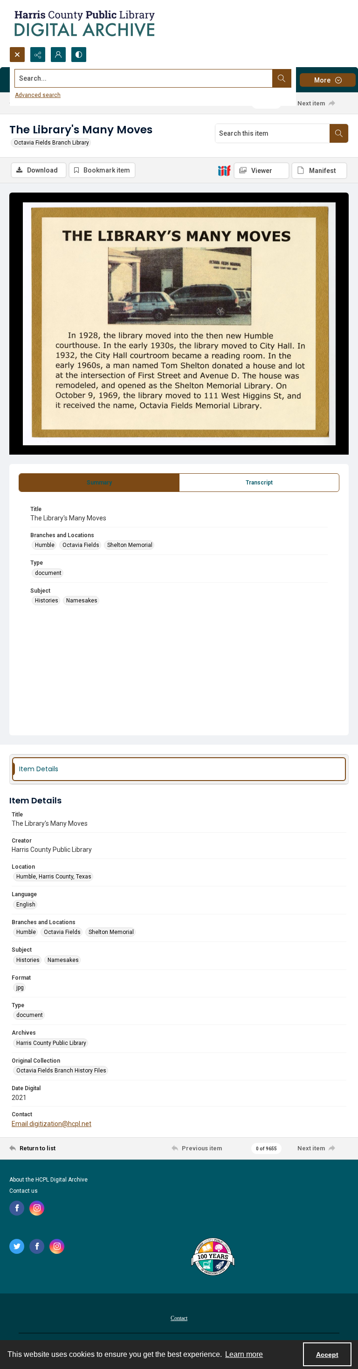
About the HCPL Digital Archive (48, 1179)
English (25, 904)
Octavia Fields (80, 545)
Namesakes (81, 600)
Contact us (23, 1191)
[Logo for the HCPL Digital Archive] (83, 23)
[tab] (99, 482)
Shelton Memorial (129, 545)
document (48, 573)
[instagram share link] (36, 1208)
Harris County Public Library (51, 1043)
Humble (45, 545)
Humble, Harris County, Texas (53, 876)
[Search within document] (339, 133)
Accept (327, 1354)
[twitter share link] (16, 1246)
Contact (179, 1318)
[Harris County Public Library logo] (212, 1257)
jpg (20, 987)
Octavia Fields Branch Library (51, 142)
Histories (46, 600)
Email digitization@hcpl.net (51, 1123)
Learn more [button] (244, 1354)
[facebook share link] (16, 1208)
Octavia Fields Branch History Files (61, 1070)
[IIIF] (224, 170)
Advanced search (38, 95)
